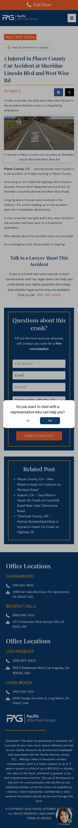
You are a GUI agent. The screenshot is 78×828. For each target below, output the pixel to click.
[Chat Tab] (39, 414)
